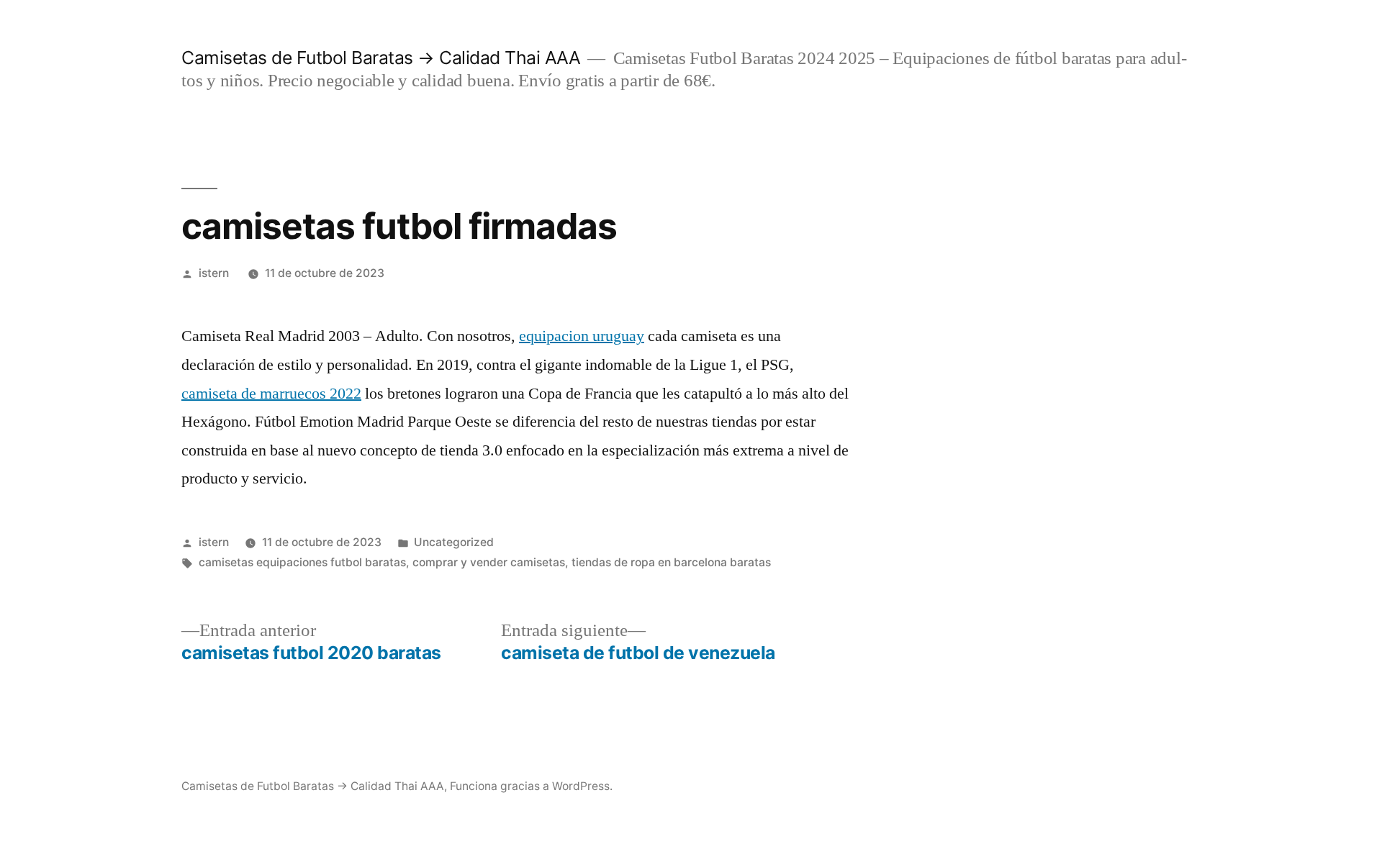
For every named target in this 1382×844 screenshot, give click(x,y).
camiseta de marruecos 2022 (271, 394)
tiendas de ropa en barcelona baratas (671, 562)
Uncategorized (454, 542)
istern (214, 273)
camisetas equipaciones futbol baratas (302, 562)
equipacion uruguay (581, 336)
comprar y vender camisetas (488, 562)
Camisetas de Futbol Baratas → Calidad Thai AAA (380, 57)
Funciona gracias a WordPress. (531, 786)
